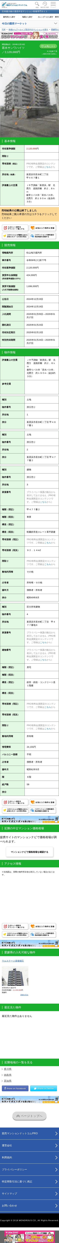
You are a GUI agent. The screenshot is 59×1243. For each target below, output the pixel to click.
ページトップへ (31, 1116)
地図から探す (27, 17)
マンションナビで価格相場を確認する (29, 852)
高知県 (7, 1081)
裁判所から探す (9, 17)
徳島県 (7, 1075)
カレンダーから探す (45, 17)
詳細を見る (24, 995)
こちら (47, 167)
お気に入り (49, 46)
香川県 (7, 1069)
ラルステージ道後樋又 (13, 961)
